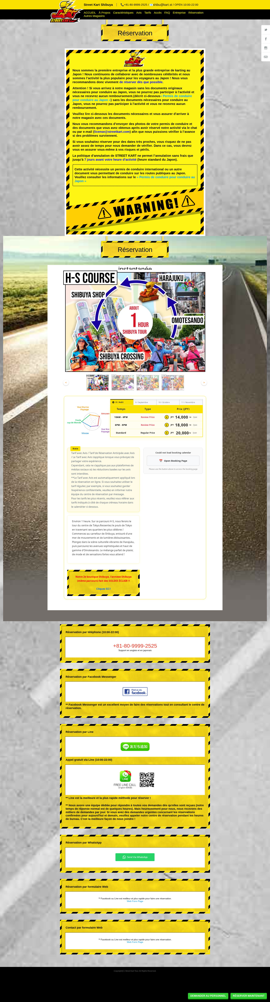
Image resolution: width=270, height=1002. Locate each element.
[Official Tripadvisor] (265, 56)
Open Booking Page (175, 460)
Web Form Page (135, 901)
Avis (139, 12)
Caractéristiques (123, 12)
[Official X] (265, 29)
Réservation (195, 12)
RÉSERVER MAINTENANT (249, 995)
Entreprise (179, 12)
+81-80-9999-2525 (135, 646)
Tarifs (147, 12)
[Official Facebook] (265, 38)
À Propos (104, 12)
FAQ (167, 12)
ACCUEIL (90, 12)
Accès (158, 12)
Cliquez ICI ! (103, 588)
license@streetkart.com (112, 131)
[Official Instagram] (265, 47)
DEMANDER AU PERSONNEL (208, 995)
